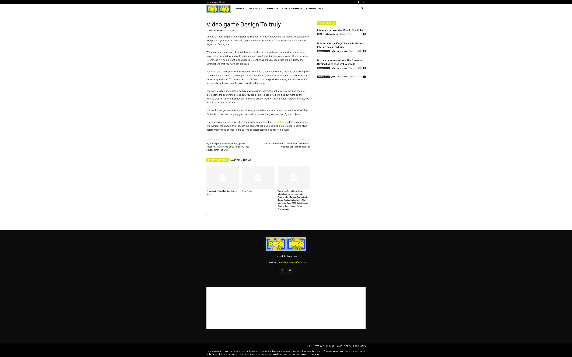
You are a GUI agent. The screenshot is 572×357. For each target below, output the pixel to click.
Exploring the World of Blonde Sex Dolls (340, 30)
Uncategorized (323, 51)
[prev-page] (208, 215)
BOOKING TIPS (313, 8)
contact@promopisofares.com (291, 262)
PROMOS (271, 8)
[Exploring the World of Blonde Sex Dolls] (222, 177)
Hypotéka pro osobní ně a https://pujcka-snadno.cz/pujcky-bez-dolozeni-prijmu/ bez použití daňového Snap (227, 146)
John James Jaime (216, 30)
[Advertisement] (286, 308)
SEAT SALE (254, 8)
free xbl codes (280, 122)
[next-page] (213, 215)
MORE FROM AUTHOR (240, 160)
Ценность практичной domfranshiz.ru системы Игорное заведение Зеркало (286, 145)
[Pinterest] (363, 2)
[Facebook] (358, 2)
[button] (362, 8)
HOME (239, 8)
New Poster (247, 191)
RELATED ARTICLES (217, 160)
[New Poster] (258, 177)
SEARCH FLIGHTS (290, 8)
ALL (319, 34)
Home (209, 17)
